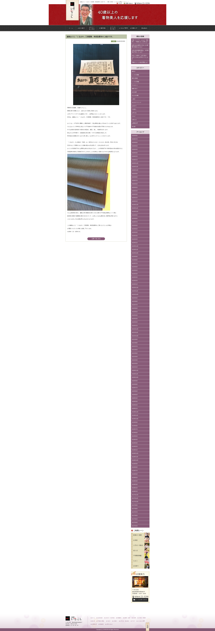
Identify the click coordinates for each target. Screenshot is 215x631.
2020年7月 (135, 387)
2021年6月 (135, 349)
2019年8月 (135, 425)
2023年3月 (135, 277)
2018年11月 (135, 456)
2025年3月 (135, 194)
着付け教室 (135, 78)
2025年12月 (135, 163)
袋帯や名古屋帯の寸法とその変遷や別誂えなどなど (140, 46)
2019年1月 (135, 450)
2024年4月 (135, 232)
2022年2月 (135, 322)
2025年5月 (135, 187)
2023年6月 (135, 266)
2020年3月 (135, 401)
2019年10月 (135, 418)
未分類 (133, 126)
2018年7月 (135, 470)
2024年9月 (135, 215)
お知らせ (134, 119)
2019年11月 (135, 415)
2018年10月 (135, 460)
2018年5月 (135, 477)
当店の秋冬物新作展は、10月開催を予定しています (140, 51)
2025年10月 (135, 170)
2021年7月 (135, 346)
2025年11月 (135, 166)
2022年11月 (135, 291)
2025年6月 (135, 184)
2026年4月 (135, 149)
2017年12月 (135, 494)
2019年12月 (135, 412)
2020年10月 (135, 377)
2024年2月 (135, 239)
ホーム (93, 617)
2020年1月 (135, 408)
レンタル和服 (135, 81)
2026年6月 (135, 142)
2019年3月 (135, 443)
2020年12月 (135, 370)
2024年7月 (135, 222)
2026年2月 (135, 156)
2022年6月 (135, 308)
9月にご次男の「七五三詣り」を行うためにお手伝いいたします (140, 57)
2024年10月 (135, 211)
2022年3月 (135, 318)
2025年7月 (135, 180)
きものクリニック (136, 102)
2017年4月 (135, 522)
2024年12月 (135, 204)
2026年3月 (135, 152)
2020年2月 (135, 405)
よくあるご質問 (141, 621)
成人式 (93, 621)
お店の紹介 (100, 617)
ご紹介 (133, 99)
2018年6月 (135, 474)
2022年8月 (135, 301)
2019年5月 (135, 436)
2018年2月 (135, 487)
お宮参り (115, 621)
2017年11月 (135, 498)
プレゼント (135, 85)
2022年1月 (135, 325)
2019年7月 (135, 429)
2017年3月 (135, 526)
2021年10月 (135, 336)
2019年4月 (135, 439)
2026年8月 (135, 135)
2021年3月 (135, 360)
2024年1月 (135, 242)
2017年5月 (135, 519)
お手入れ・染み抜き (124, 621)
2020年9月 (135, 380)
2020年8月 (135, 384)
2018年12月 (135, 453)
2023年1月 (135, 284)
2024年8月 (135, 218)
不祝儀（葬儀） (101, 621)
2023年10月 (135, 253)
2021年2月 (135, 363)
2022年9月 (135, 298)
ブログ (133, 116)
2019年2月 (135, 446)
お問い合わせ (109, 624)
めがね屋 (134, 92)
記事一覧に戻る (96, 238)
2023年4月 (135, 273)
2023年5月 (135, 270)
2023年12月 (135, 246)
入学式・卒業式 (142, 617)
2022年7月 (135, 304)
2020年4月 (135, 398)
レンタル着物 (135, 74)
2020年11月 (135, 374)
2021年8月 (135, 342)
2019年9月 (135, 422)
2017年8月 (135, 508)
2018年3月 (135, 484)
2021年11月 (135, 332)
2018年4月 (135, 481)
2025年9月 (135, 173)
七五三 (108, 621)
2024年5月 (135, 229)
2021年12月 (135, 329)
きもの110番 (135, 95)
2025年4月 (135, 190)
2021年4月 (135, 356)
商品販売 (102, 624)
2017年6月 (135, 515)
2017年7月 (135, 512)
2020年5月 (135, 394)
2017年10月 (135, 501)
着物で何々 (135, 88)
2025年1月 (135, 201)
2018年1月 (135, 491)
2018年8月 (135, 467)
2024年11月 (135, 208)
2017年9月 (135, 505)
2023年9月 (135, 256)
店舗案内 (119, 617)
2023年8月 (135, 260)
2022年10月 (135, 294)
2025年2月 (135, 197)
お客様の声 (135, 123)
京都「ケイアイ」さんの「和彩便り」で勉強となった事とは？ (140, 40)
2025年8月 (135, 177)
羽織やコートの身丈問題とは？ (140, 62)
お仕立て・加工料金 (109, 617)
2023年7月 (135, 263)
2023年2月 (135, 280)
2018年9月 (135, 463)
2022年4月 (135, 315)
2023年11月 (135, 249)
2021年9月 (135, 339)
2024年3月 (135, 235)
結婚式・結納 (127, 617)
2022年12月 (135, 287)
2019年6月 (135, 432)
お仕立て (134, 106)
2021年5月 (135, 353)
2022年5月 (135, 311)
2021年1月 (135, 367)
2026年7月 (135, 139)
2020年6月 (135, 391)
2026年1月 (135, 159)
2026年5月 (135, 146)
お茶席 (134, 617)
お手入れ (134, 112)
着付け (133, 71)
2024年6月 (135, 225)
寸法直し (134, 109)
